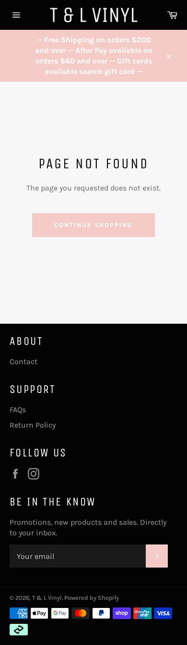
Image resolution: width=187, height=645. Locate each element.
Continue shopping (93, 224)
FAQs (18, 409)
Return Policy (33, 425)
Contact (23, 361)
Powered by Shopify (91, 597)
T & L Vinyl (47, 597)
